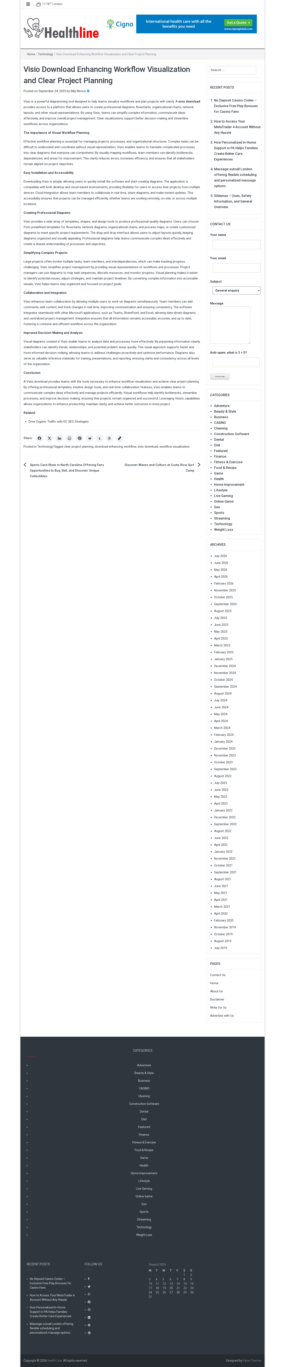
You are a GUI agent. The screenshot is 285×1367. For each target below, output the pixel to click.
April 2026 (221, 576)
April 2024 (221, 721)
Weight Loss (223, 530)
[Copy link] (120, 438)
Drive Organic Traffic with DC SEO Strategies (59, 421)
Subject (216, 281)
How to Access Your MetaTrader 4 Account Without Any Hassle (237, 127)
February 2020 (223, 920)
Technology (45, 54)
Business (221, 417)
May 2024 (220, 714)
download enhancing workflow (115, 446)
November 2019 (225, 927)
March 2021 (222, 907)
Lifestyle (220, 490)
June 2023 (221, 790)
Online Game (223, 501)
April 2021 (221, 900)
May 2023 (220, 797)
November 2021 (225, 858)
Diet (217, 445)
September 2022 (225, 824)
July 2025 (220, 618)
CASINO (220, 423)
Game (218, 473)
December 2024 (225, 666)
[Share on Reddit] (89, 438)
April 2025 (221, 638)
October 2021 (223, 865)
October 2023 (223, 762)
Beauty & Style (225, 411)
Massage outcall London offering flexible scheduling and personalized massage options (51, 1328)
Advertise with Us (222, 1016)
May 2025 (220, 631)
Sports (219, 513)
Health (219, 479)
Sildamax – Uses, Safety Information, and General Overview (233, 201)
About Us (216, 991)
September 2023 (225, 769)
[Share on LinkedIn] (59, 438)
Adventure (222, 406)
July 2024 (220, 700)
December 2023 (225, 748)
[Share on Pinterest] (79, 438)
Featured (221, 451)
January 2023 (223, 810)
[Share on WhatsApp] (69, 438)
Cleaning (221, 428)
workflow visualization (174, 446)
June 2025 (221, 625)
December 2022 (225, 817)
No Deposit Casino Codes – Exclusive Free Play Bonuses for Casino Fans (236, 106)
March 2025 (222, 645)
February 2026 (223, 583)
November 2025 (225, 590)
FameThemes (252, 1360)
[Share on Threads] (109, 438)
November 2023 (225, 755)
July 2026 (220, 556)
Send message (220, 376)
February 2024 (223, 735)
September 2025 (225, 604)
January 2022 (223, 852)
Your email (218, 258)
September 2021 (225, 872)
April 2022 (221, 845)
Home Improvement (229, 485)
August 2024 (222, 693)
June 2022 (221, 838)
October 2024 (223, 680)
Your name (218, 235)
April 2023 (221, 803)
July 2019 (220, 948)
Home (31, 54)
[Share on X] (49, 438)
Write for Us (218, 1007)
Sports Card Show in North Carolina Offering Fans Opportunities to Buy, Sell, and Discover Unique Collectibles (67, 470)
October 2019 (223, 934)
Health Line (54, 1360)
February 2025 (223, 652)
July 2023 (220, 783)
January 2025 (223, 659)
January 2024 (223, 742)
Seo (217, 507)
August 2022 (222, 831)
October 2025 (223, 597)
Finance (220, 456)
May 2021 (220, 893)
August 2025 (222, 611)
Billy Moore (78, 91)
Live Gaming (223, 496)
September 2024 (225, 687)
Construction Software (231, 434)
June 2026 (221, 563)
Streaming (222, 518)
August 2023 (222, 776)
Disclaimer (217, 999)
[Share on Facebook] (39, 438)
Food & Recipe (225, 468)
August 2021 (222, 879)
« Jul (152, 1305)
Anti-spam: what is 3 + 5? (228, 352)
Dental (219, 440)
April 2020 (221, 913)
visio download (147, 446)
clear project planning (78, 446)
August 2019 (222, 941)
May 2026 (220, 570)
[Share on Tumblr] (99, 438)
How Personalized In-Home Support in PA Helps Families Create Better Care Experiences (50, 1312)
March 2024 (222, 728)
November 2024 (225, 673)
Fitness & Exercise (228, 462)
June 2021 (221, 886)
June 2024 (221, 707)
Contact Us (218, 975)
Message (216, 303)
